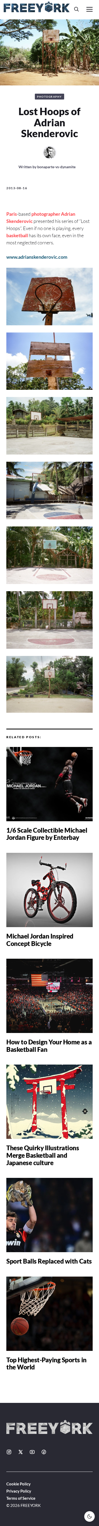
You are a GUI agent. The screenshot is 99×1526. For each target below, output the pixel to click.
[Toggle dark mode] (89, 1516)
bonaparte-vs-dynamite (56, 167)
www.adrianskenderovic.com (36, 257)
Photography (49, 96)
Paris (11, 214)
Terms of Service (20, 1498)
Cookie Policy (18, 1483)
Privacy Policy (18, 1491)
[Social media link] (9, 1452)
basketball (17, 235)
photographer (45, 214)
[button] (76, 9)
